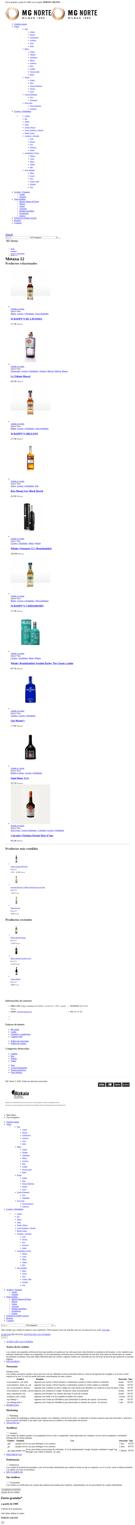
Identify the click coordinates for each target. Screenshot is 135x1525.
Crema (32, 159)
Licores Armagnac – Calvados (34, 130)
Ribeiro (32, 60)
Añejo (13, 486)
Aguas (22, 206)
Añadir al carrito (17, 309)
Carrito (13, 1032)
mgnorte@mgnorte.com (24, 1012)
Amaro (32, 150)
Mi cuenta (15, 1029)
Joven (32, 43)
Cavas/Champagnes (19, 1068)
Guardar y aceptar (11, 1490)
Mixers (22, 204)
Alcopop (23, 209)
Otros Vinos (28, 103)
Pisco (31, 179)
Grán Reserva (34, 37)
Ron (26, 119)
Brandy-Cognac (30, 133)
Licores (32, 176)
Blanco (27, 49)
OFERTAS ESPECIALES (25, 218)
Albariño (32, 55)
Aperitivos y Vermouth (32, 136)
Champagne (33, 100)
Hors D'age (15, 830)
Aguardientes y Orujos (32, 153)
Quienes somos (20, 24)
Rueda (32, 75)
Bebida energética (26, 211)
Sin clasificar (14, 1472)
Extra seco (33, 147)
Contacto (18, 223)
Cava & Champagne (31, 94)
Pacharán (33, 184)
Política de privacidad (20, 1041)
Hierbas (32, 156)
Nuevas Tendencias (36, 86)
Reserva (32, 35)
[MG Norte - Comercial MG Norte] (51, 19)
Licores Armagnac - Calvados (33, 830)
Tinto (26, 29)
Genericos (33, 40)
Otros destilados (30, 170)
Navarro (32, 89)
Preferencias (14, 1454)
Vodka (27, 125)
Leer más (106, 1330)
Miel (31, 167)
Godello (32, 69)
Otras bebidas (19, 199)
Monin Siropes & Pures (29, 201)
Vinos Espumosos (35, 106)
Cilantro (32, 164)
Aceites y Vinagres (22, 192)
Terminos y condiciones (20, 1034)
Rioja (31, 66)
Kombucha (24, 213)
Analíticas (12, 1423)
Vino (13, 1065)
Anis (31, 187)
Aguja (32, 92)
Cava (31, 97)
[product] (70, 288)
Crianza (32, 32)
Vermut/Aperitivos (18, 1070)
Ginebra (27, 116)
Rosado (27, 77)
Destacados (15, 371)
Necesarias (13, 1361)
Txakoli (32, 52)
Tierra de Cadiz (34, 72)
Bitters (32, 173)
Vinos (16, 26)
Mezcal (58, 371)
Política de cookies (18, 1043)
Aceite (22, 194)
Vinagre (22, 197)
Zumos (22, 216)
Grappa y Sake (34, 181)
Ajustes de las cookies (37, 1334)
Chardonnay (34, 57)
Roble (32, 46)
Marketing (12, 1405)
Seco (31, 144)
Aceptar (6, 1334)
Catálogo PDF (17, 1036)
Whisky (27, 122)
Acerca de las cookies (19, 1342)
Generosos (33, 109)
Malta (31, 543)
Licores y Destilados (22, 111)
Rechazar (17, 1334)
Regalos (17, 220)
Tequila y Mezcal (30, 127)
